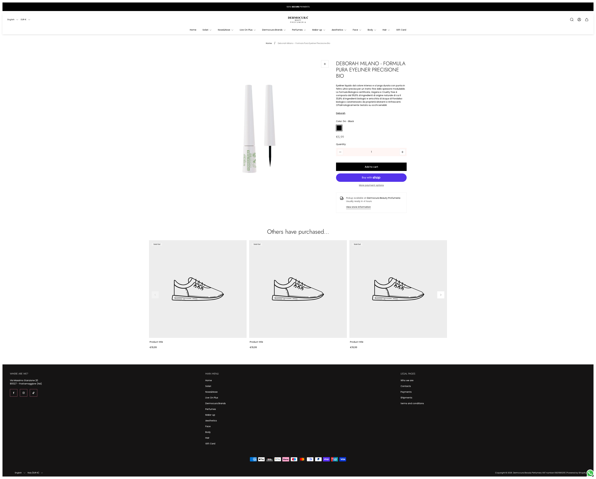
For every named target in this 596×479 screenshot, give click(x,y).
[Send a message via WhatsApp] (590, 473)
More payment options (371, 185)
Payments (406, 391)
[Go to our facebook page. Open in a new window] (13, 393)
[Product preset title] (198, 289)
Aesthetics (211, 420)
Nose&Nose (211, 391)
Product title (156, 341)
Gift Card (210, 443)
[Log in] (579, 19)
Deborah (340, 113)
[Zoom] (325, 64)
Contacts (406, 386)
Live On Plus (211, 397)
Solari (208, 386)
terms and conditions (412, 403)
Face (208, 426)
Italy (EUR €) (33, 473)
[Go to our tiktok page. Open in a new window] (33, 393)
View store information (358, 207)
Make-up (210, 414)
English (10, 19)
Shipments (406, 397)
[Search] (571, 19)
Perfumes (210, 409)
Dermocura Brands (215, 403)
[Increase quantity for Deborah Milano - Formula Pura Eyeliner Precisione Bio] (402, 152)
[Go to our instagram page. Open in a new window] (23, 393)
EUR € (23, 19)
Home (269, 43)
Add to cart (371, 166)
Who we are (407, 380)
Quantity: (341, 144)
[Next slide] (441, 295)
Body (208, 432)
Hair (207, 437)
